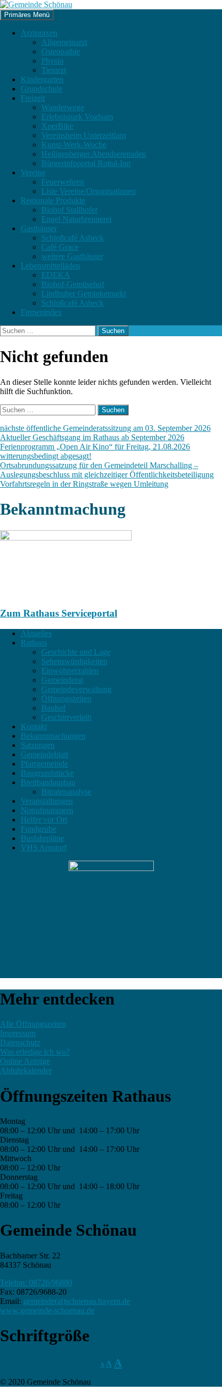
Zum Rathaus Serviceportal (58, 613)
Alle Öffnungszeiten (33, 1023)
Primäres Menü (27, 15)
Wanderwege (62, 107)
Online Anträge (25, 1061)
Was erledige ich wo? (35, 1051)
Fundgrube (38, 828)
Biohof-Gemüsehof (72, 284)
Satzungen (38, 745)
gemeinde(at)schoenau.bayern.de (76, 1301)
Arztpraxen (39, 32)
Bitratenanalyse (66, 791)
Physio (52, 60)
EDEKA (55, 275)
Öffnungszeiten (66, 698)
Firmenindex (41, 312)
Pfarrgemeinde (44, 763)
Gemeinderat (62, 680)
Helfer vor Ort (44, 819)
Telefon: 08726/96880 (36, 1282)
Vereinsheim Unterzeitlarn (83, 135)
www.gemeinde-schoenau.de (47, 1310)
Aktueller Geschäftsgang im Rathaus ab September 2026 (92, 437)
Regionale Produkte (53, 200)
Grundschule (41, 88)
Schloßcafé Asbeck (72, 237)
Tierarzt (53, 70)
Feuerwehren (62, 181)
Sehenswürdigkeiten (74, 661)
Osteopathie (60, 51)
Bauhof (53, 707)
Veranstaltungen (47, 801)
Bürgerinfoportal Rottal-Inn (86, 163)
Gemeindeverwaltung (76, 689)
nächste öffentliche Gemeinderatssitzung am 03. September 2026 (105, 428)
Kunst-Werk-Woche (73, 144)
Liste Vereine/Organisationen (88, 191)
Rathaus (34, 642)
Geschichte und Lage (75, 652)
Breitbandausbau (48, 782)
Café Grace (59, 247)
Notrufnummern (47, 810)
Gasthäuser (39, 228)
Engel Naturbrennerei (76, 219)
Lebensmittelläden (50, 265)
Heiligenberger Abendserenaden (93, 153)
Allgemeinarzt (64, 42)
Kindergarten (42, 79)
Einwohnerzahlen (70, 670)
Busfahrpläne (42, 838)
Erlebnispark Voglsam (77, 116)
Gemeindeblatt (44, 754)
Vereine (33, 172)
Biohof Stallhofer (69, 209)
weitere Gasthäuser (72, 256)
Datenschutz (20, 1042)
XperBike (57, 126)
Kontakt (34, 726)
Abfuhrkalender (26, 1070)
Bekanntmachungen (53, 735)
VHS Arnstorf (44, 847)
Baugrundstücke (47, 773)
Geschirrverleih (66, 717)
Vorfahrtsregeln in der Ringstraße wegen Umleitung (84, 483)
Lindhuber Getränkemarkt (83, 293)
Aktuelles (36, 633)
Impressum (18, 1033)
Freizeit (33, 98)
